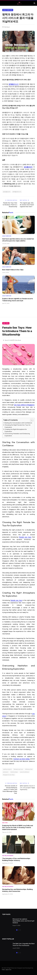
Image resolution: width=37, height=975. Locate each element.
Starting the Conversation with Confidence (18, 423)
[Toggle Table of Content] (31, 420)
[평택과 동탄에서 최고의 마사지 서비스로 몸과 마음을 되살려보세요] (18, 41)
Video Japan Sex (6, 969)
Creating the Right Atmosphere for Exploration (16, 430)
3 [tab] (20, 930)
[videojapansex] (19, 3)
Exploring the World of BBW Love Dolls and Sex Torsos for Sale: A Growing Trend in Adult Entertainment (17, 827)
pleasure (5, 772)
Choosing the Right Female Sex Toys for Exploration (18, 426)
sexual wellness (24, 772)
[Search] (34, 3)
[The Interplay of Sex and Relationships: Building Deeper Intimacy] (18, 844)
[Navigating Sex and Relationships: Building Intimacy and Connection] (18, 875)
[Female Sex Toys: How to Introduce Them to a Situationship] (18, 354)
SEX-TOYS (6, 323)
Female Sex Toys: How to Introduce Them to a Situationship (10, 204)
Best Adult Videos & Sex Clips (12, 270)
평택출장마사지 (17, 191)
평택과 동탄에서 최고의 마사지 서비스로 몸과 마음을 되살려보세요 (27, 787)
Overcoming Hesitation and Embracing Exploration (17, 435)
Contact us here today (21, 759)
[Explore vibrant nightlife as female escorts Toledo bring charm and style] (18, 285)
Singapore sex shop (8, 774)
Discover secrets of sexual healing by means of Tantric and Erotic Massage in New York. (10, 789)
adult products (7, 769)
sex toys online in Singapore (24, 405)
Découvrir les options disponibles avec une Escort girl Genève (23, 921)
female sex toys (25, 537)
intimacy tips (28, 769)
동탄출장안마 (6, 191)
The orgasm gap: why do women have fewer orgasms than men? (27, 204)
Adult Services (7, 10)
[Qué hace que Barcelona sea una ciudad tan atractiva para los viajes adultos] (18, 225)
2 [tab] (18, 930)
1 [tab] (17, 930)
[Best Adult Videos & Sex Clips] (18, 256)
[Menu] (3, 3)
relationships (14, 772)
